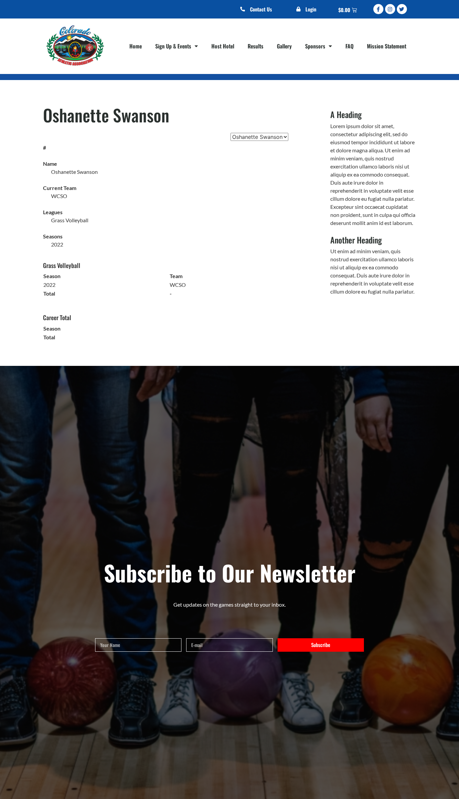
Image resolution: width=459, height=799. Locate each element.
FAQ (349, 46)
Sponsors (315, 46)
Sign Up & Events (173, 46)
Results (255, 46)
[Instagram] (390, 9)
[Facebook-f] (378, 9)
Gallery (284, 46)
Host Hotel (222, 46)
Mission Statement (386, 46)
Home (135, 46)
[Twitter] (402, 9)
